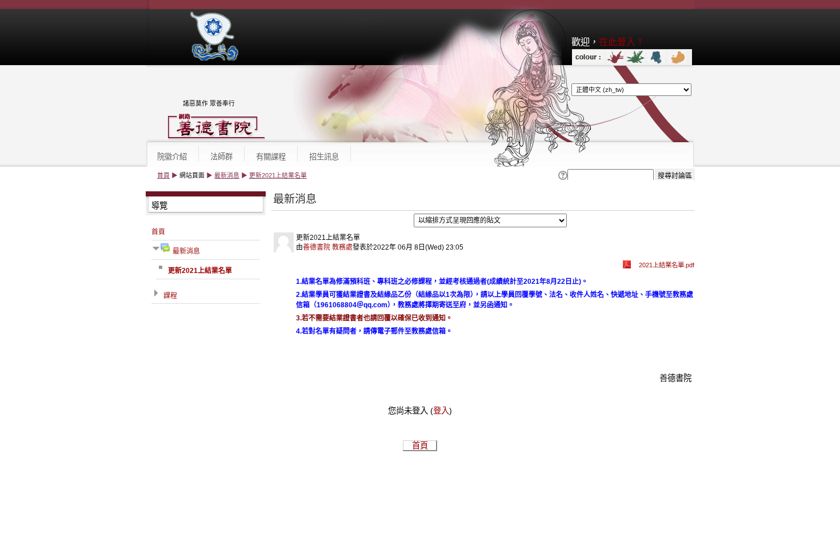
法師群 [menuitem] (221, 156)
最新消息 (226, 175)
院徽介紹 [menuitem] (172, 156)
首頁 (163, 175)
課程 (170, 296)
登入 (441, 410)
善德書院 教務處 (328, 247)
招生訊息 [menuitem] (324, 156)
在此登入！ (622, 42)
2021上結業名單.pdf (666, 265)
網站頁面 (192, 175)
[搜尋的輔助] (562, 176)
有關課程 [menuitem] (271, 156)
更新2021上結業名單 (278, 175)
